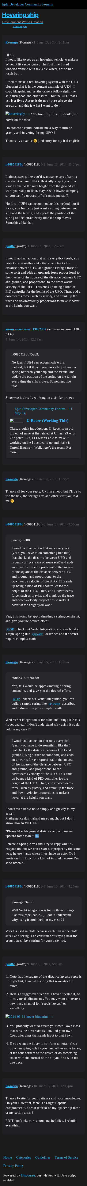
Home (7, 1157)
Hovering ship (20, 14)
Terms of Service (66, 1157)
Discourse (28, 1175)
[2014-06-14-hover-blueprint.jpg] (29, 1016)
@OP (10, 629)
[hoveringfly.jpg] (17, 113)
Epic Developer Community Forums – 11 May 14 (43, 411)
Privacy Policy (13, 1165)
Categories (23, 1157)
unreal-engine (20, 26)
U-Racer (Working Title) (47, 420)
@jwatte (37, 634)
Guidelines (42, 1157)
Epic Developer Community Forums (27, 4)
